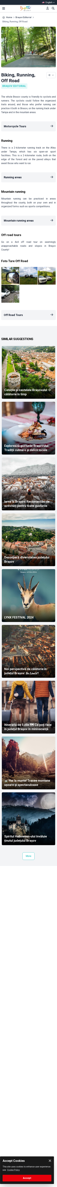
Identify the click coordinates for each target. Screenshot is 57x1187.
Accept (27, 1178)
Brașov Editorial (23, 17)
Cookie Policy (13, 1170)
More (28, 856)
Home (9, 17)
